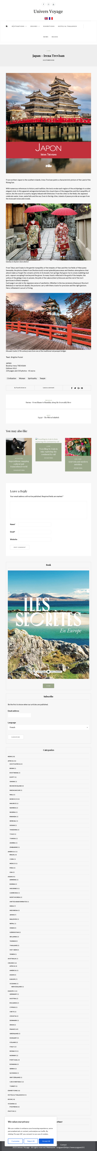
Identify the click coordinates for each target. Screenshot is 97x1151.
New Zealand (16, 987)
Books (55, 37)
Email (12, 532)
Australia (12, 958)
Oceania (13, 983)
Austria (13, 998)
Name (12, 524)
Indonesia (14, 910)
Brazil (12, 855)
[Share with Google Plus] (78, 388)
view (48, 686)
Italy (12, 1047)
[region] (31, 1131)
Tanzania (13, 830)
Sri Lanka (13, 937)
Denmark (13, 1020)
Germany (13, 994)
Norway (13, 1055)
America (11, 852)
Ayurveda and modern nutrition (78, 463)
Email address (13, 711)
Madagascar (15, 790)
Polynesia (14, 1107)
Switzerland (15, 1077)
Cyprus (12, 1007)
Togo (12, 834)
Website (13, 539)
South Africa (15, 764)
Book (10, 1099)
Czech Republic (16, 1082)
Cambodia (14, 893)
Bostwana (14, 773)
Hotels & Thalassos (67, 26)
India (12, 906)
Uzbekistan (14, 932)
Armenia (13, 880)
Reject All (30, 1141)
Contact (63, 1145)
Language (12, 722)
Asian (10, 876)
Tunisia (13, 838)
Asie (76, 459)
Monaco (13, 1051)
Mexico (12, 863)
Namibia (13, 808)
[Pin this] (82, 388)
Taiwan (13, 941)
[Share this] (72, 388)
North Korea (15, 897)
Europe (12, 979)
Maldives (13, 919)
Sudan (12, 825)
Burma (12, 884)
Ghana (12, 781)
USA (11, 872)
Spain (12, 1025)
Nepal (12, 923)
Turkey (12, 1086)
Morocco (14, 799)
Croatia (13, 1016)
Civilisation (11, 378)
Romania (13, 1064)
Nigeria (12, 812)
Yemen (12, 954)
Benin (12, 768)
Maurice (13, 803)
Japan (12, 915)
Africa (10, 761)
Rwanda (13, 816)
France (12, 1029)
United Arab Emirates (18, 901)
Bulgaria (13, 1003)
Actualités (19, 458)
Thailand (13, 945)
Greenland (14, 1033)
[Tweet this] (75, 388)
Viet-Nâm (13, 950)
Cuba (12, 859)
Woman (22, 378)
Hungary (13, 1038)
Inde (80, 459)
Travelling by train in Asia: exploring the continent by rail (48, 452)
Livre (49, 50)
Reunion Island (16, 786)
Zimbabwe (14, 847)
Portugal (14, 1060)
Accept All (46, 1141)
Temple (42, 378)
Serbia (12, 1069)
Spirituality (32, 378)
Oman (12, 928)
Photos (11, 1111)
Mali (11, 795)
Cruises (33, 26)
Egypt (12, 777)
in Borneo (14, 888)
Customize (15, 1141)
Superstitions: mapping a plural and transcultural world (19, 464)
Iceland (13, 1042)
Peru (11, 868)
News (45, 37)
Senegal (13, 821)
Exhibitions (49, 26)
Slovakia (13, 1073)
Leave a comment (48, 388)
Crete (12, 1012)
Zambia (12, 843)
